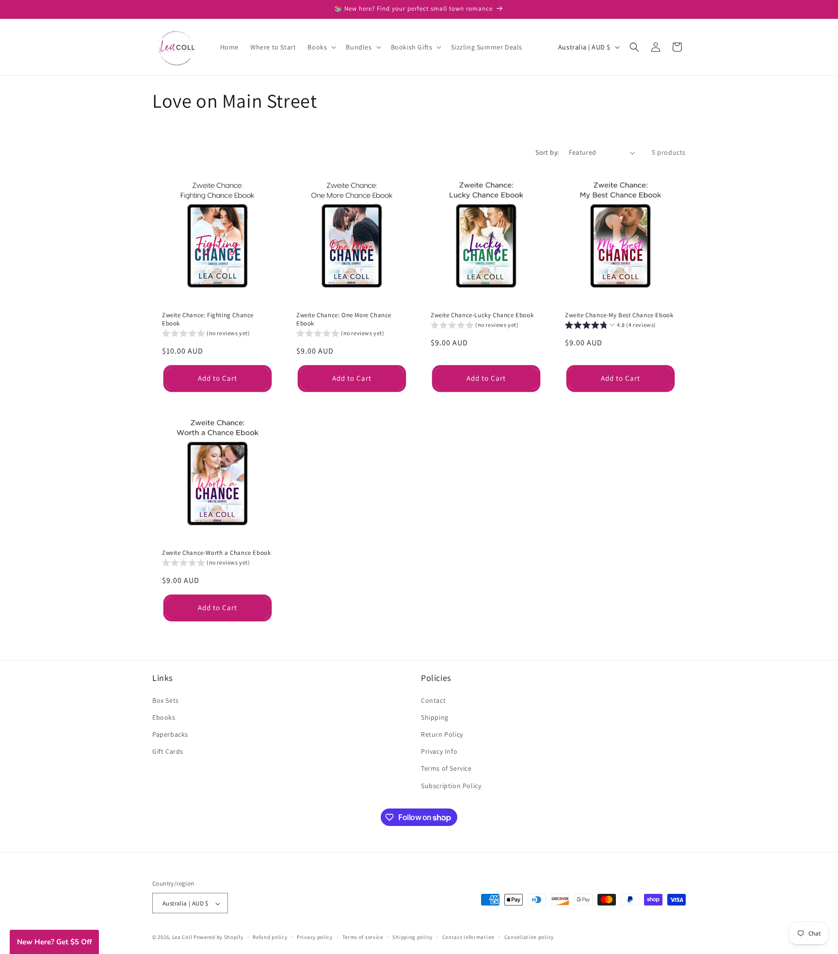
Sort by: (547, 152)
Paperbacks (170, 733)
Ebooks (164, 716)
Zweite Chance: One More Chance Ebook (343, 319)
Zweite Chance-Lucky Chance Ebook (482, 315)
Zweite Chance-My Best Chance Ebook (619, 315)
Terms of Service (446, 768)
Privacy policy (315, 937)
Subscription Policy (451, 785)
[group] (206, 334)
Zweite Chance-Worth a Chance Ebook (216, 553)
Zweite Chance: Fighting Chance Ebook (208, 319)
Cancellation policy (529, 937)
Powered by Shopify (218, 937)
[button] (321, 47)
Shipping (435, 716)
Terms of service (362, 937)
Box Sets (165, 699)
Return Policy (442, 733)
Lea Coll (182, 937)
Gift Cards (167, 751)
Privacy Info (439, 751)
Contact (433, 699)
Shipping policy (412, 937)
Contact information (468, 937)
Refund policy (270, 937)
